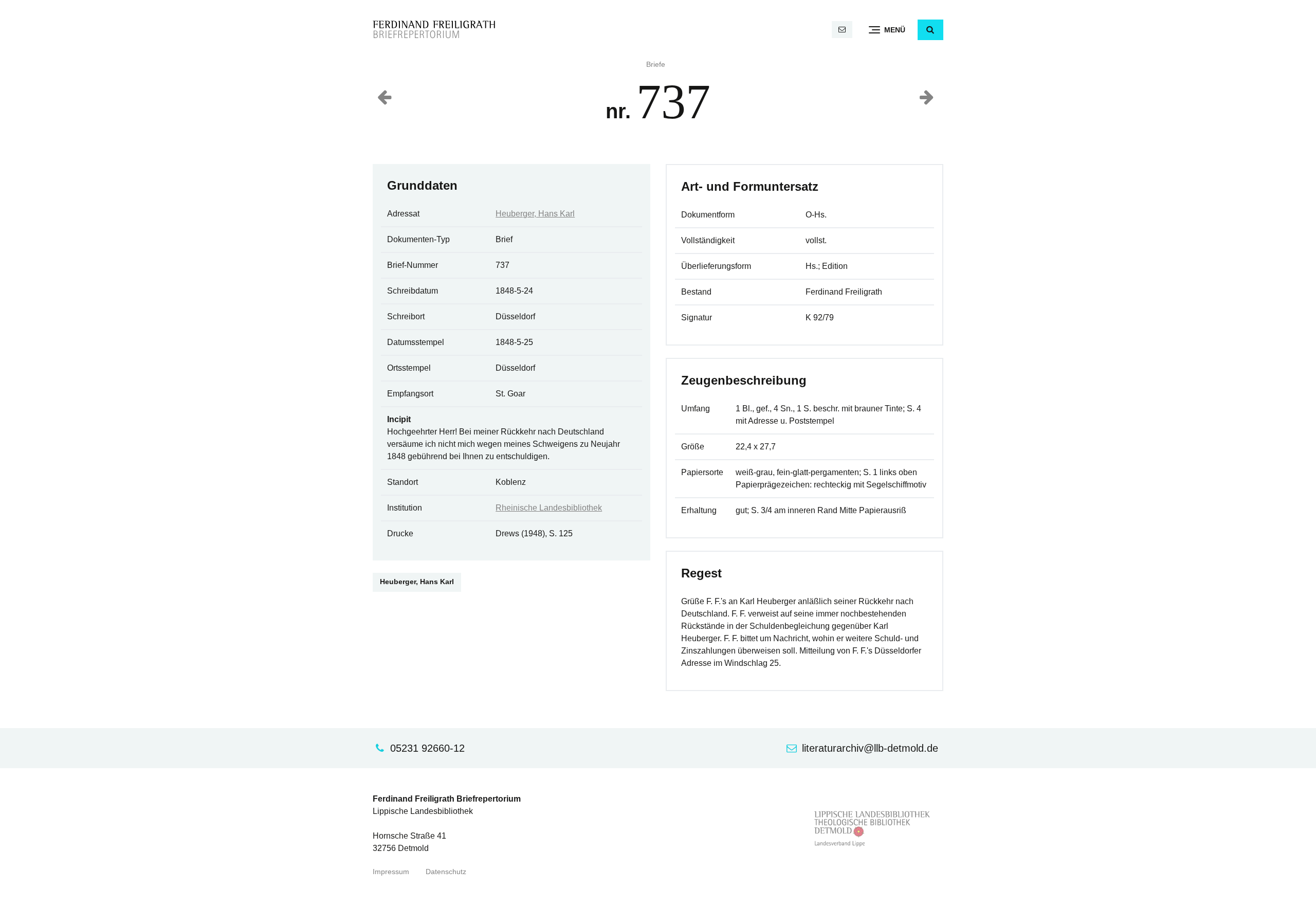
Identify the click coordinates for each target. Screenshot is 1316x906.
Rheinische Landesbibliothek (549, 507)
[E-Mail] (842, 29)
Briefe (655, 64)
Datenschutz (446, 872)
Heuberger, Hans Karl (535, 213)
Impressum (391, 872)
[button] (930, 30)
